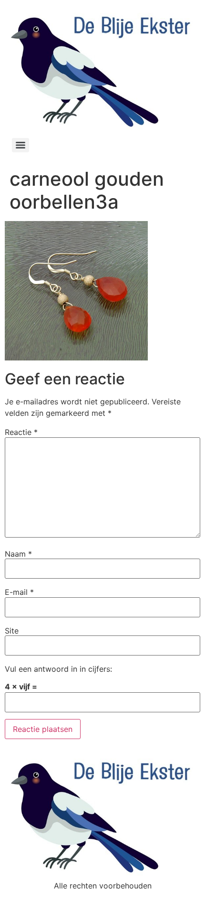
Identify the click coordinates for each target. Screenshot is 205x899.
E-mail (19, 592)
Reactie (21, 432)
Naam (18, 554)
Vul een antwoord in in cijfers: (58, 669)
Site (12, 631)
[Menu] (20, 145)
